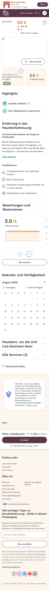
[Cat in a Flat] (6, 13)
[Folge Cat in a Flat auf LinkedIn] (24, 573)
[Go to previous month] (39, 282)
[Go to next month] (44, 282)
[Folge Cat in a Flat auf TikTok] (35, 573)
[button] (1, 4)
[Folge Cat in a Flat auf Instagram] (19, 573)
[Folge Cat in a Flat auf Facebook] (14, 573)
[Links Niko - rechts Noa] (24, 52)
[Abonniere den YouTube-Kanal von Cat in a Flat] (29, 573)
